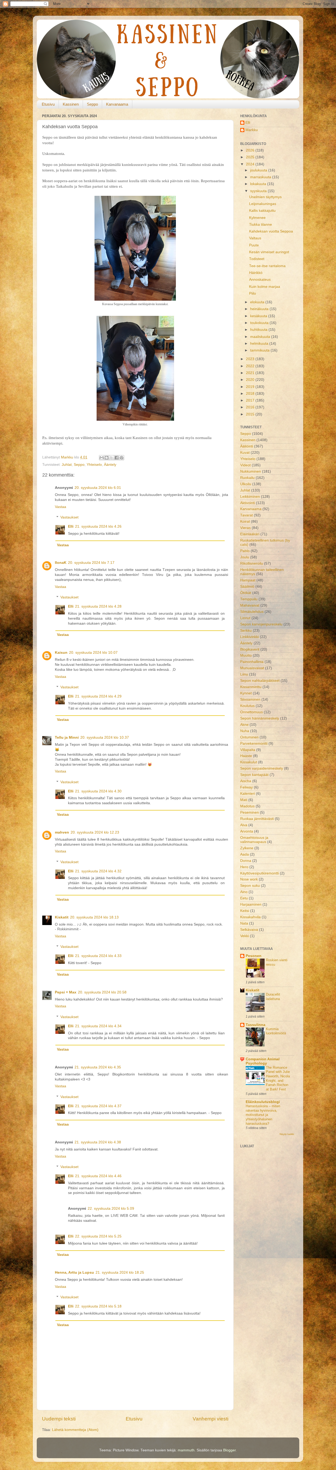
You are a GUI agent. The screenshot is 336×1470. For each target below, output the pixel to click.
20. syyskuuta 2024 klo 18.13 (94, 917)
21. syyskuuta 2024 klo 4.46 (98, 1176)
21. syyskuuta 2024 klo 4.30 (98, 791)
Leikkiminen (250, 497)
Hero (244, 867)
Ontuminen (249, 737)
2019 (250, 387)
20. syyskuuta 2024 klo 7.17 (91, 563)
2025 (250, 157)
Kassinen (71, 104)
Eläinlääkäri (249, 534)
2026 (250, 150)
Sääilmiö (247, 586)
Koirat (245, 521)
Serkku (246, 631)
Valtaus (255, 238)
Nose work (249, 879)
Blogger (229, 1450)
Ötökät (245, 593)
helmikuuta (259, 343)
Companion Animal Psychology (263, 1061)
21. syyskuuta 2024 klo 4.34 (98, 1026)
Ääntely (110, 465)
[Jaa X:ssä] (111, 457)
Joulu (244, 557)
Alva (243, 825)
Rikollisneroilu (251, 563)
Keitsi (244, 911)
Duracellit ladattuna (273, 996)
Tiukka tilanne (260, 224)
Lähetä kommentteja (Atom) (75, 1430)
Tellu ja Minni (67, 737)
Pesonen (253, 956)
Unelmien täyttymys (265, 197)
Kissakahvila (250, 917)
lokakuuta (258, 184)
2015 (250, 414)
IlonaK (60, 563)
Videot (245, 465)
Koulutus (247, 706)
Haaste (246, 756)
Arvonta (246, 831)
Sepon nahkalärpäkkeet (260, 681)
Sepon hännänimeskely (259, 718)
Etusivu (48, 104)
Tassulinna (255, 1025)
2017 (250, 400)
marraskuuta (261, 177)
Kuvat (245, 453)
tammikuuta (260, 350)
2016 (250, 407)
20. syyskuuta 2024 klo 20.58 (102, 992)
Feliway (246, 787)
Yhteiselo (94, 465)
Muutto (246, 655)
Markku (251, 130)
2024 (250, 164)
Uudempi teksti (59, 1419)
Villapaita (247, 750)
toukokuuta (260, 323)
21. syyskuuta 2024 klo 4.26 (98, 526)
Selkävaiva (249, 930)
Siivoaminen (250, 699)
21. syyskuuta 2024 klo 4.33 (98, 956)
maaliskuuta (260, 337)
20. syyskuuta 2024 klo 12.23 (95, 832)
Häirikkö (255, 273)
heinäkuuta (260, 309)
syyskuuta (259, 191)
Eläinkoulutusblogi (263, 1102)
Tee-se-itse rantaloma (267, 266)
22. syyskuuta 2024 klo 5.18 (98, 1306)
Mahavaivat (249, 605)
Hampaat (247, 580)
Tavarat (246, 515)
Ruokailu (247, 478)
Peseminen (249, 812)
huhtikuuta (259, 330)
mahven (62, 832)
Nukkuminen (250, 471)
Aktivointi (247, 503)
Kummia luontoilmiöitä (276, 1031)
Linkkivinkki (249, 637)
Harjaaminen (250, 904)
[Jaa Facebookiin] (116, 457)
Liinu (244, 674)
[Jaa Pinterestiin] (121, 457)
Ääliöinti (246, 446)
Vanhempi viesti (210, 1419)
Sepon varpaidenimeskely (261, 768)
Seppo (92, 104)
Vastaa (60, 507)
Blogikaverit (249, 649)
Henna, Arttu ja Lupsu (74, 1272)
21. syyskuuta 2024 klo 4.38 (98, 1142)
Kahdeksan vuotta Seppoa (271, 231)
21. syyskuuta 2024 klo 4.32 (98, 871)
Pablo (245, 551)
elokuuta (257, 302)
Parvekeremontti (253, 743)
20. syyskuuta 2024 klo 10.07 (93, 653)
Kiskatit (62, 917)
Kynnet (246, 693)
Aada (244, 854)
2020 (250, 380)
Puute (254, 245)
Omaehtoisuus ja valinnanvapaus (254, 840)
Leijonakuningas (262, 204)
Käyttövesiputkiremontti (259, 873)
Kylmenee (257, 218)
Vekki (244, 936)
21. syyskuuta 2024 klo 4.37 (98, 1106)
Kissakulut (248, 762)
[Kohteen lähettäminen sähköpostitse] (101, 457)
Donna (245, 861)
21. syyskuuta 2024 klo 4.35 (98, 1067)
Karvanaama (117, 104)
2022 (250, 366)
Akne (244, 725)
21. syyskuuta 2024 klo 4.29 (98, 696)
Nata (244, 923)
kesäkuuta (259, 316)
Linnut (245, 618)
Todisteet (256, 259)
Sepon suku (250, 886)
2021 (250, 373)
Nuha (244, 731)
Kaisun (61, 653)
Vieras (245, 528)
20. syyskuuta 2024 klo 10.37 (104, 737)
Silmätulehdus (252, 612)
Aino (244, 892)
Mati (243, 800)
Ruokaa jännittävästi (257, 819)
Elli (71, 526)
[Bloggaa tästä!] (106, 457)
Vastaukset (69, 517)
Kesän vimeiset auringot (269, 252)
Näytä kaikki (287, 1134)
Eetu (244, 898)
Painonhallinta (252, 662)
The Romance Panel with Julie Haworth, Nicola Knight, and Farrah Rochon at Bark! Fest (278, 1078)
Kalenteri (247, 794)
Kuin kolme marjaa (264, 287)
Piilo (252, 293)
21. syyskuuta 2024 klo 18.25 (120, 1272)
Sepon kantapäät (254, 775)
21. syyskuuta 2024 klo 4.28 (98, 606)
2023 (250, 359)
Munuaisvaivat (252, 668)
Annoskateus (260, 280)
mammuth (186, 1450)
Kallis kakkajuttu (262, 211)
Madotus (247, 806)
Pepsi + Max (65, 992)
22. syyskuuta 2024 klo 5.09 (111, 1208)
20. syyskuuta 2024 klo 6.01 (98, 488)
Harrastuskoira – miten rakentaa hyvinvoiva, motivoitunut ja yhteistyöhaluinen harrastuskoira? (263, 1115)
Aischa (245, 781)
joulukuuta (259, 170)
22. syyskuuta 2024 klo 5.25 (98, 1236)
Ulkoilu (245, 484)
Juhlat (67, 465)
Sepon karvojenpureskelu (261, 624)
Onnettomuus (251, 712)
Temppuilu (249, 599)
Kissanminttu (250, 687)
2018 (250, 394)
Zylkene (246, 848)
